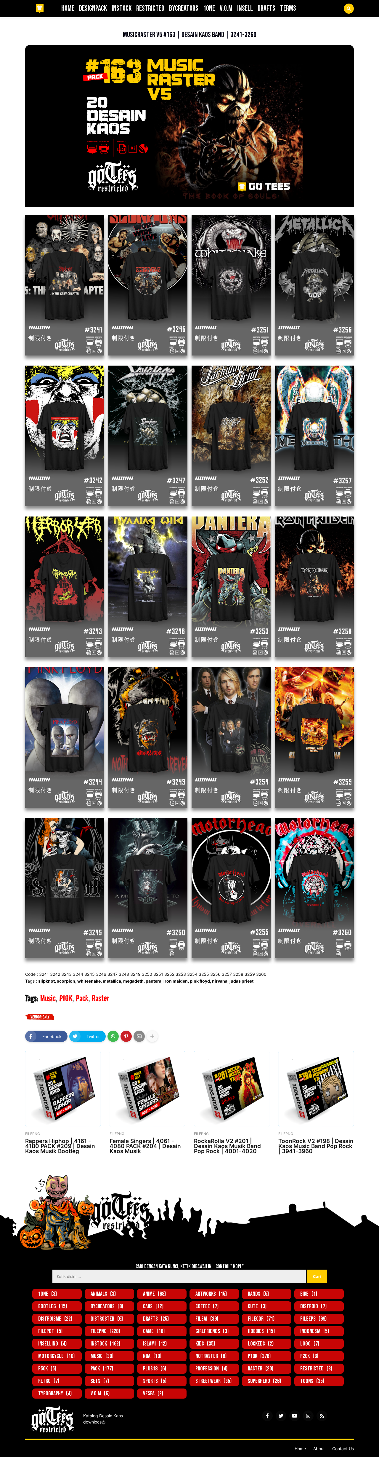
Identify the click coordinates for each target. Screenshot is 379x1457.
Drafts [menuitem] (266, 8)
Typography (55, 1393)
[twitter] (281, 1415)
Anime (154, 1293)
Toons (312, 1381)
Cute (257, 1306)
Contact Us (343, 1448)
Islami (155, 1343)
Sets (100, 1381)
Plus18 (154, 1368)
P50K (47, 1368)
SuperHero (264, 1381)
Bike (308, 1293)
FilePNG (105, 1331)
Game (154, 1331)
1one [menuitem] (209, 8)
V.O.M (100, 1393)
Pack (82, 998)
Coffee (207, 1306)
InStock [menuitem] (121, 8)
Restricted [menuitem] (150, 8)
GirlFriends (212, 1331)
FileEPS (313, 1318)
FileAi (206, 1318)
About (319, 1448)
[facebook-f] (267, 1415)
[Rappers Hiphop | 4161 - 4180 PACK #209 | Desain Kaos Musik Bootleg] (63, 1088)
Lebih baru (38, 1165)
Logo (309, 1343)
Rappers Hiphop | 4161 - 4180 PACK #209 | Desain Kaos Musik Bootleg (60, 1146)
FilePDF (50, 1331)
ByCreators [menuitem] (183, 8)
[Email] (139, 1036)
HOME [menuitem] (67, 8)
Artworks (211, 1293)
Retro (48, 1381)
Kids (205, 1343)
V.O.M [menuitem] (226, 8)
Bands (258, 1293)
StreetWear (213, 1381)
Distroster (107, 1318)
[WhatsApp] (113, 1036)
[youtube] (294, 1415)
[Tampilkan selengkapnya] (152, 1036)
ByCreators (107, 1306)
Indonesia (314, 1331)
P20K (309, 1356)
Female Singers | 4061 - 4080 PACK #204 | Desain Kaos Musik (145, 1146)
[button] (349, 9)
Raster (100, 998)
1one (47, 1293)
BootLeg (52, 1306)
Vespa (153, 1393)
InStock (105, 1343)
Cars (153, 1306)
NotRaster (211, 1356)
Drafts (156, 1318)
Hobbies (261, 1331)
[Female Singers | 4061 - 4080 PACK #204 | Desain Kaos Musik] (147, 1088)
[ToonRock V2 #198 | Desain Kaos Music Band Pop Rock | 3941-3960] (316, 1088)
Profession (211, 1368)
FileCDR (261, 1318)
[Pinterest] (126, 1036)
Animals (103, 1293)
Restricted (316, 1368)
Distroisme (55, 1318)
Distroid (313, 1306)
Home (300, 1448)
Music (51, 25)
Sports (154, 1381)
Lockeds (261, 1343)
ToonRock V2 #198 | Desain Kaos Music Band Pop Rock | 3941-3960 (316, 1146)
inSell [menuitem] (245, 8)
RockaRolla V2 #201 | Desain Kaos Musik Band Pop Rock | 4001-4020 (227, 1146)
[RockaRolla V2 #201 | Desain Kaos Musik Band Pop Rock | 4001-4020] (231, 1088)
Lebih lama (341, 1165)
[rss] (322, 1415)
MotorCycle (56, 1356)
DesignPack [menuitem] (93, 8)
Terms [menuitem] (288, 8)
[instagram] (308, 1415)
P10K (65, 998)
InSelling (52, 1343)
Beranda (33, 25)
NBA (152, 1356)
